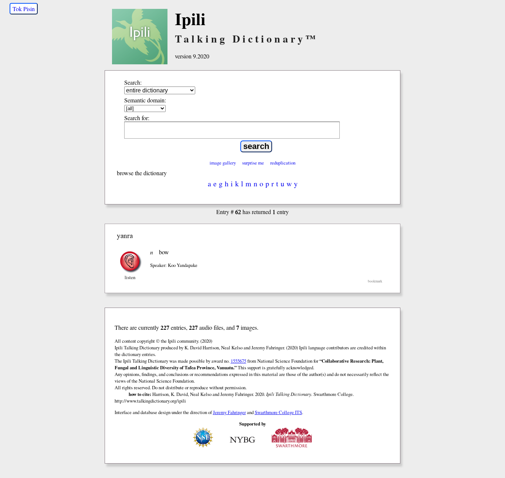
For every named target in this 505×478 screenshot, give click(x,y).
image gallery (223, 162)
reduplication (282, 162)
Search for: (136, 118)
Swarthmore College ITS (278, 412)
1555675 (238, 360)
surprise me (253, 162)
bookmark (375, 281)
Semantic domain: (145, 100)
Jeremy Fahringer (229, 412)
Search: (133, 82)
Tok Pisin (24, 9)
